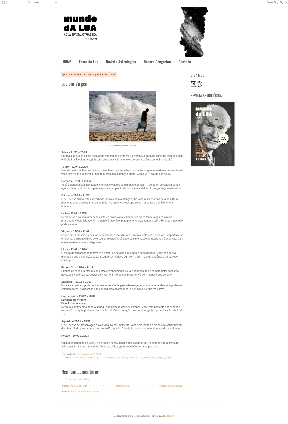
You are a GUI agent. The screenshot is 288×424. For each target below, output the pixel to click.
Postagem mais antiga (170, 385)
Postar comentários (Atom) (84, 391)
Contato (184, 61)
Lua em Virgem (107, 357)
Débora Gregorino (157, 61)
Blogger (170, 415)
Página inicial (123, 385)
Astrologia (82, 357)
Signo (161, 357)
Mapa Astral (121, 357)
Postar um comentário (77, 379)
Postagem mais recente (74, 385)
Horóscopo (93, 357)
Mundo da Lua (135, 357)
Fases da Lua (88, 61)
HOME (67, 61)
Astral (73, 357)
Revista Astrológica (121, 61)
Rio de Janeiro (150, 357)
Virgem (169, 357)
